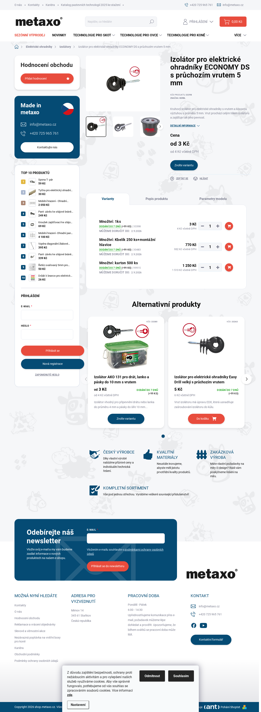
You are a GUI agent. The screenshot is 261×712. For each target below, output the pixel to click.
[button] (163, 436)
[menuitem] (31, 35)
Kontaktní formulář (211, 639)
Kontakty (34, 5)
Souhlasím (181, 676)
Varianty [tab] (108, 199)
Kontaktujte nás (47, 147)
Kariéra (50, 5)
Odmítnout (152, 676)
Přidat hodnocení (35, 78)
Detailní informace (183, 125)
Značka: (177, 98)
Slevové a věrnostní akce (29, 631)
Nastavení (78, 705)
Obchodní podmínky (27, 654)
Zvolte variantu (184, 165)
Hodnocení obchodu (27, 618)
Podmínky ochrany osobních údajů (36, 660)
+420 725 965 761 (44, 133)
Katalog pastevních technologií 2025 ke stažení (90, 5)
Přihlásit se (53, 350)
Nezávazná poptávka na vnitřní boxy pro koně (37, 639)
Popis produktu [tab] (157, 199)
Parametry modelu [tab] (213, 199)
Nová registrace (53, 363)
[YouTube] (203, 625)
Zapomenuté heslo (47, 374)
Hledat (151, 21)
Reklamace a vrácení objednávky (34, 624)
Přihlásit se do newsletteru (107, 566)
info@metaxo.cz (43, 124)
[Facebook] (194, 625)
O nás (18, 5)
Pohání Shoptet (231, 707)
